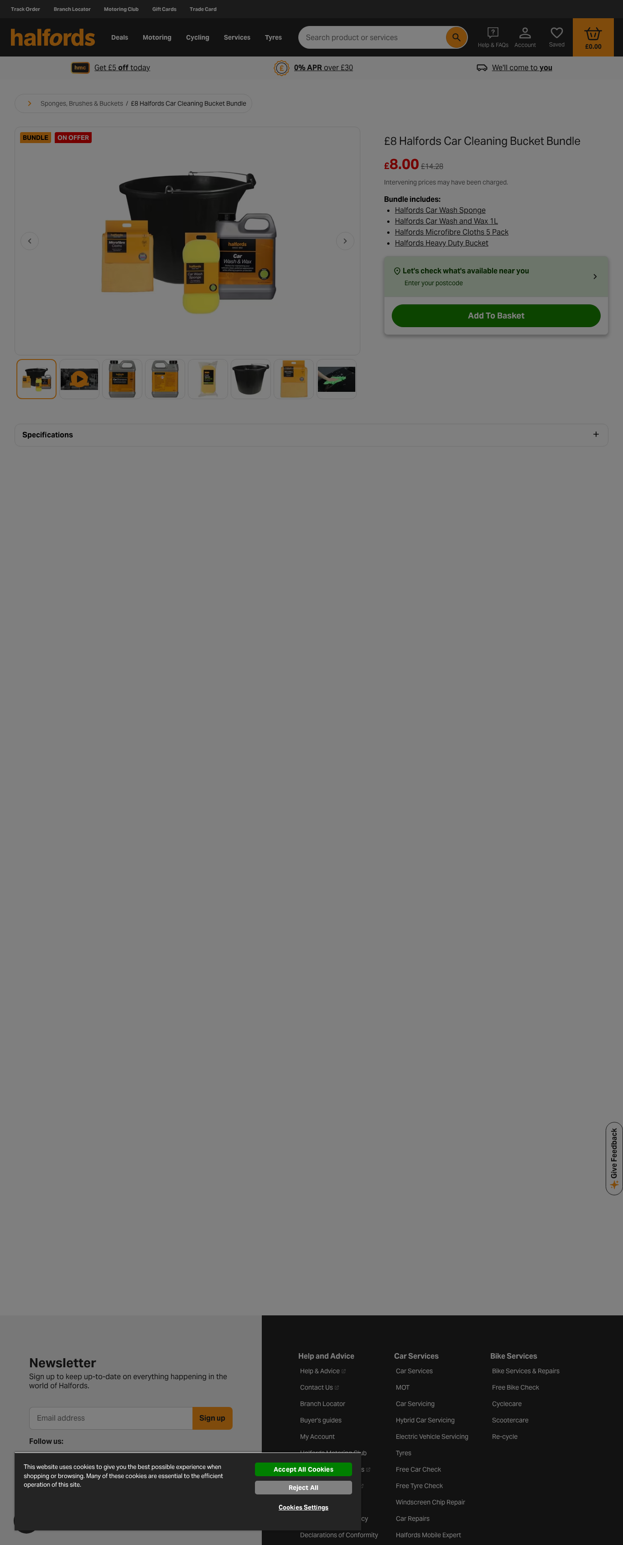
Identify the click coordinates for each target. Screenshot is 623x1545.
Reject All (303, 1487)
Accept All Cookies (303, 1469)
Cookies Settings (303, 1507)
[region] (188, 1491)
